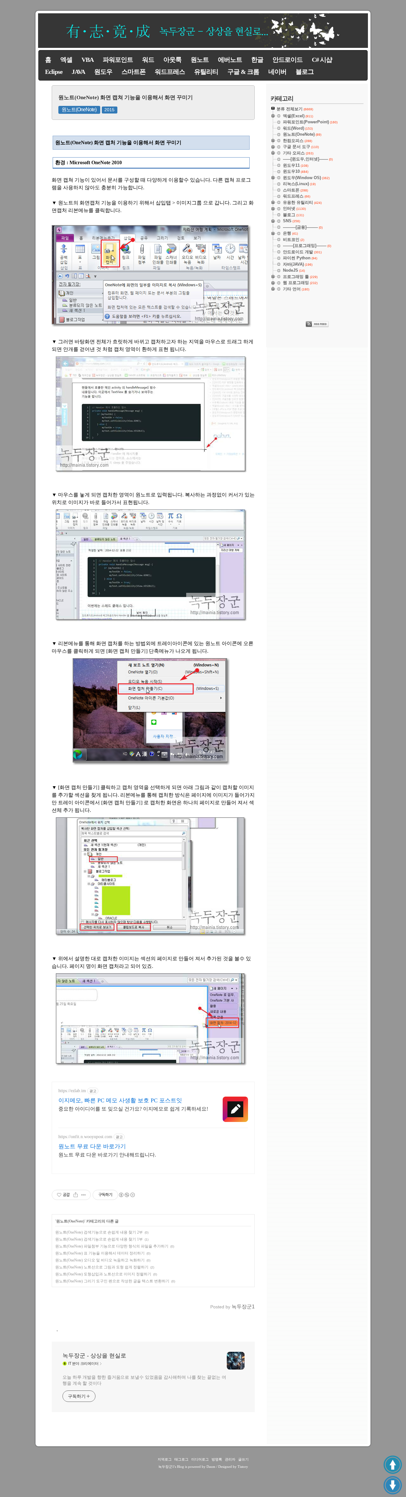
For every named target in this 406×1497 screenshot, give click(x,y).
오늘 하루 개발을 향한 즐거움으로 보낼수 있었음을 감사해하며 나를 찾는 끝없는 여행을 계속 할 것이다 (144, 1380)
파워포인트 (118, 59)
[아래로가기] (393, 1485)
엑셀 (66, 59)
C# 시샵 (322, 59)
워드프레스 (170, 71)
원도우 (103, 71)
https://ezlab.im (72, 1090)
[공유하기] (76, 1195)
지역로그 (165, 1459)
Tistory (243, 1466)
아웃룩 (172, 59)
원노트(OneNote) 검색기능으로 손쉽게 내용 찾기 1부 (99, 1239)
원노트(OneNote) (79, 109)
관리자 (230, 1459)
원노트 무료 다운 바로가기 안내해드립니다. (107, 1154)
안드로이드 (287, 59)
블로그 (305, 71)
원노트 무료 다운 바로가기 (92, 1146)
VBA (88, 59)
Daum (210, 1466)
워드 (148, 59)
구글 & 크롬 (243, 71)
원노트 (200, 59)
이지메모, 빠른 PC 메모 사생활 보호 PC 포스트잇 (120, 1100)
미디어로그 (200, 1459)
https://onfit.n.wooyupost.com (85, 1136)
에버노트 (230, 59)
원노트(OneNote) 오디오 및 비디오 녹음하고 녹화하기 (100, 1260)
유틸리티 (206, 71)
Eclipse (53, 71)
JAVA (78, 71)
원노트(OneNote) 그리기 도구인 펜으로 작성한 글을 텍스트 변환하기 (112, 1281)
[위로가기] (393, 1465)
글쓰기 (243, 1459)
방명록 (217, 1459)
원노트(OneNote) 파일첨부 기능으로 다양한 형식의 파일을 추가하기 (111, 1246)
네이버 (277, 71)
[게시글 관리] (84, 1195)
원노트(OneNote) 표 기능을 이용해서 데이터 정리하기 (100, 1253)
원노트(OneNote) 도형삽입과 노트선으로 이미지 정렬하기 (103, 1274)
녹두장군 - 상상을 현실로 (94, 1355)
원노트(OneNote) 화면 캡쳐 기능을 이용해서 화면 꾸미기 (125, 97)
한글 (257, 59)
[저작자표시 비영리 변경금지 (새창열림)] (126, 1194)
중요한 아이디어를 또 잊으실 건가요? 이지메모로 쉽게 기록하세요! (133, 1108)
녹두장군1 (166, 1466)
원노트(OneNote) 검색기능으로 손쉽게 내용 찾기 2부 (99, 1232)
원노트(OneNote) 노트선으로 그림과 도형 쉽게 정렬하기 (101, 1267)
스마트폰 (133, 71)
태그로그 (181, 1459)
